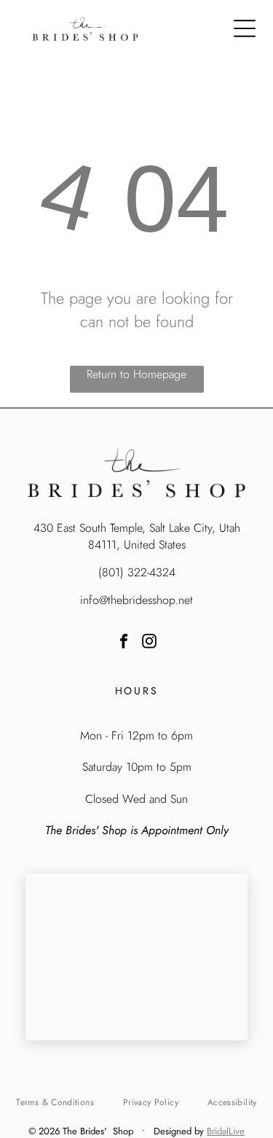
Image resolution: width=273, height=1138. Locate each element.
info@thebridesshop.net (136, 600)
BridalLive (226, 1131)
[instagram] (149, 643)
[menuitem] (54, 1102)
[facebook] (124, 643)
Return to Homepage (136, 374)
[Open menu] (245, 28)
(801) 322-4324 (136, 572)
